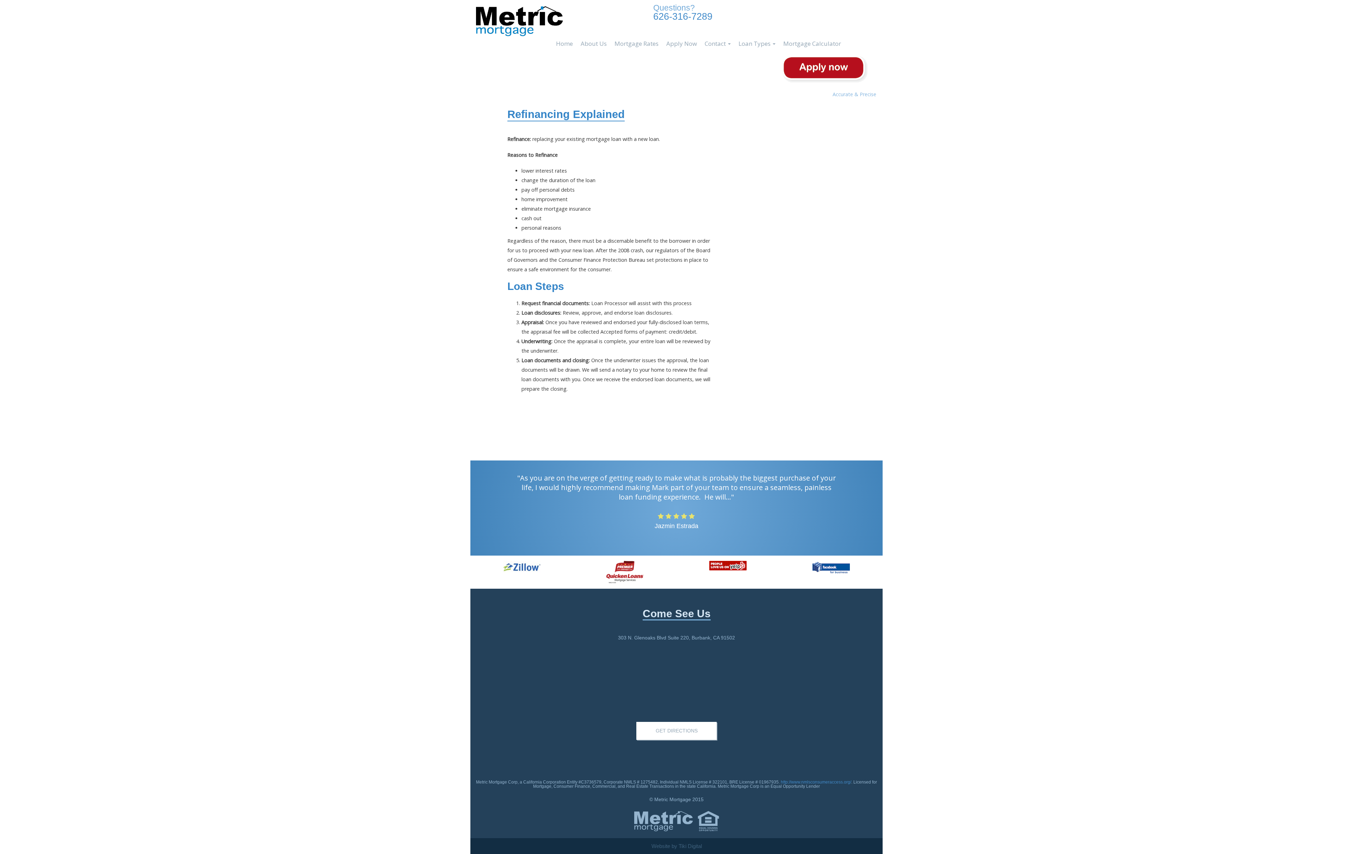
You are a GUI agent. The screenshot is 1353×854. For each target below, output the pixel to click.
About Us (594, 43)
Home (564, 43)
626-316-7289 (682, 12)
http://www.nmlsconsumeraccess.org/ (816, 782)
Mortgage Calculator (812, 43)
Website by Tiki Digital (676, 846)
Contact (716, 43)
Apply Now (681, 43)
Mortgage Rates (636, 43)
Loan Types (755, 43)
